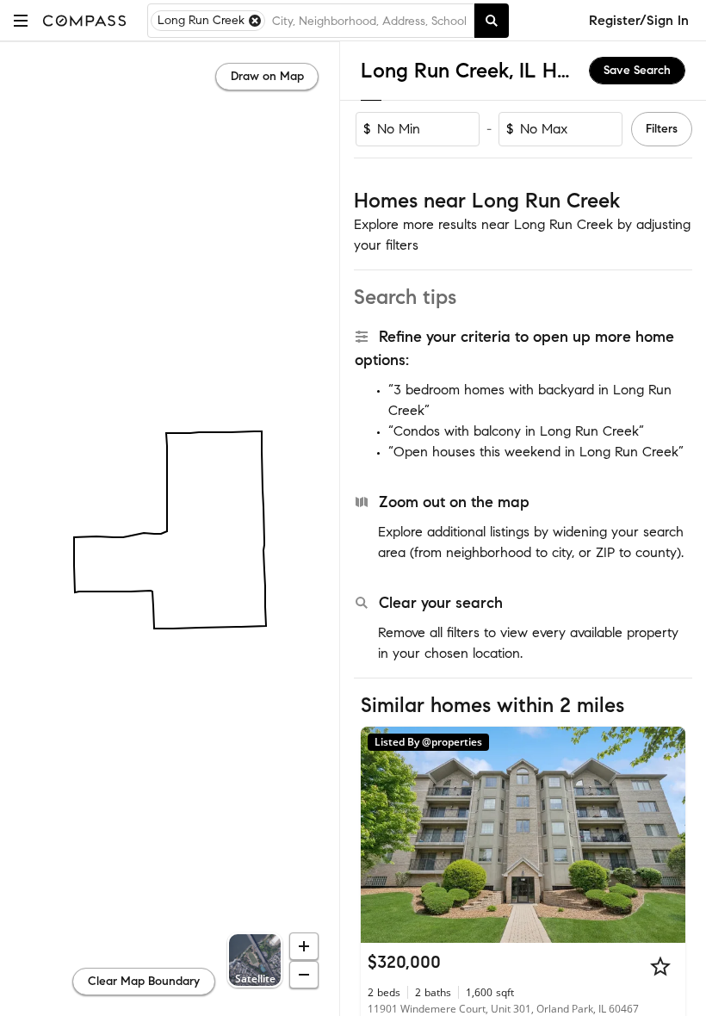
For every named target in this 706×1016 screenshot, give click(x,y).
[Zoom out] (304, 974)
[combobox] (369, 20)
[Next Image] (665, 834)
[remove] (255, 21)
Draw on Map (267, 76)
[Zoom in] (304, 946)
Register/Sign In (639, 20)
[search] (491, 20)
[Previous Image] (381, 834)
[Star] (660, 966)
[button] (20, 20)
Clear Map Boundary (144, 981)
